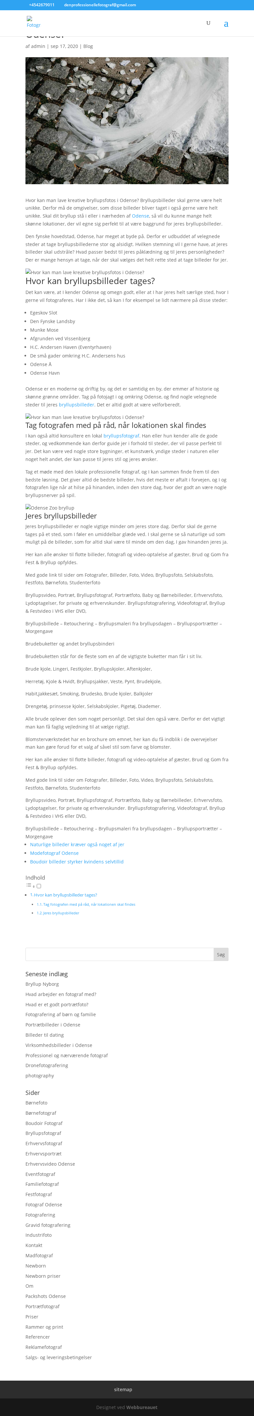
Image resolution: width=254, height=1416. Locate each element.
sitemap (123, 1389)
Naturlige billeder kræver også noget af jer (77, 844)
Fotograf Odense (43, 1204)
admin (38, 46)
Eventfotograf (40, 1174)
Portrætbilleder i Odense (52, 1024)
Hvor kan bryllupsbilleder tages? (65, 895)
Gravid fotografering (47, 1225)
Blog (88, 46)
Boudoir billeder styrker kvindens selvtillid (77, 861)
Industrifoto (38, 1235)
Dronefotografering (46, 1065)
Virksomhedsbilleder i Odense (58, 1045)
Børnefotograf (40, 1113)
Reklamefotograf (43, 1347)
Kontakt (33, 1245)
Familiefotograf (42, 1184)
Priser (31, 1316)
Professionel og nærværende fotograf (66, 1055)
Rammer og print (44, 1327)
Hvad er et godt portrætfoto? (56, 1004)
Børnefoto (36, 1103)
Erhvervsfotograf (43, 1143)
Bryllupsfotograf (43, 1133)
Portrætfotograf (42, 1306)
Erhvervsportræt (43, 1153)
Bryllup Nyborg (42, 984)
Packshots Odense (45, 1296)
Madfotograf (39, 1255)
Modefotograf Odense (54, 853)
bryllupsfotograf (121, 436)
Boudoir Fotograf (44, 1123)
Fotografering (40, 1215)
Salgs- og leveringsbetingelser (58, 1357)
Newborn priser (43, 1276)
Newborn (35, 1266)
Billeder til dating (44, 1035)
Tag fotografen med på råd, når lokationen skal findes (89, 904)
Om (29, 1286)
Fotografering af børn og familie (60, 1014)
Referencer (37, 1337)
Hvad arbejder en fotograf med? (60, 994)
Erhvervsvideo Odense (50, 1164)
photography (39, 1075)
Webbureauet (141, 1407)
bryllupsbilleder (76, 404)
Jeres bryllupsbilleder (61, 912)
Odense (140, 216)
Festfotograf (38, 1194)
